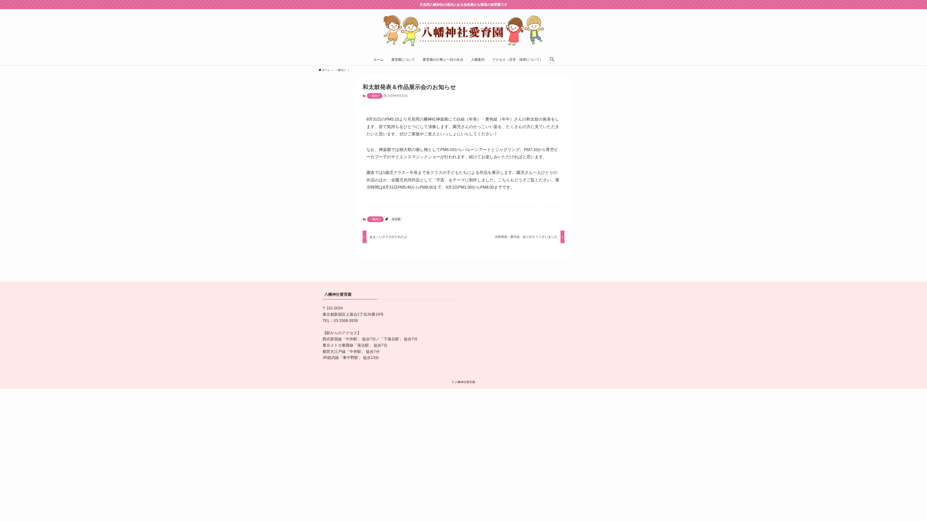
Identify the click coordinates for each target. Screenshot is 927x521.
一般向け (374, 95)
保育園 (396, 219)
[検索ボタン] (552, 59)
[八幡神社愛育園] (463, 30)
